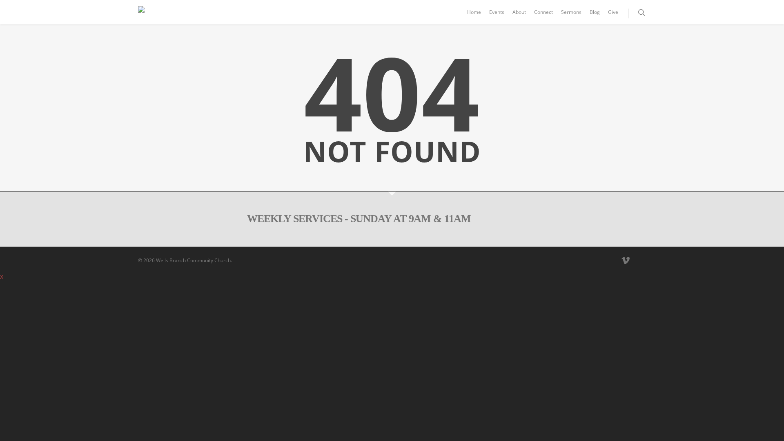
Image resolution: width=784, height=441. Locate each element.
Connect (543, 12)
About (519, 12)
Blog (595, 12)
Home (474, 12)
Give (613, 12)
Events (496, 12)
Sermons (571, 12)
